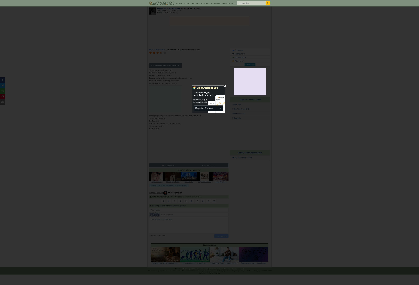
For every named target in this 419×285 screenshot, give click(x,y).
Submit (186, 3)
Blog (233, 3)
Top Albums (215, 3)
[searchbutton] (268, 3)
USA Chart (205, 3)
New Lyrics (195, 3)
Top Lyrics (226, 3)
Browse (179, 3)
